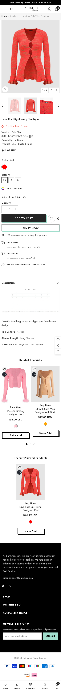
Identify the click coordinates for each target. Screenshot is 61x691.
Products (14, 16)
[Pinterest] (3, 586)
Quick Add (15, 435)
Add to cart (24, 218)
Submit (51, 636)
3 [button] (34, 444)
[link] (17, 686)
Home (4, 16)
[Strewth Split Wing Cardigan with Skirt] (45, 384)
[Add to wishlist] (51, 218)
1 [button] (27, 444)
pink (16, 426)
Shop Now (46, 2)
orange (45, 424)
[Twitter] (10, 586)
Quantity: (6, 203)
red (30, 521)
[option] (30, 56)
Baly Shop (17, 132)
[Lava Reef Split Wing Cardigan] (30, 482)
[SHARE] (57, 218)
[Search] (11, 9)
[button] (51, 90)
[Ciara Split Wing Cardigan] (15, 385)
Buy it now (31, 228)
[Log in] (49, 9)
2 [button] (30, 444)
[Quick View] (4, 374)
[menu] (3, 9)
